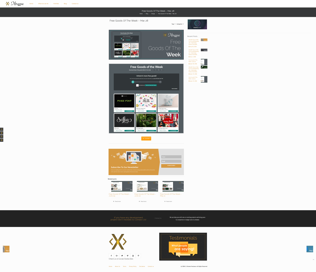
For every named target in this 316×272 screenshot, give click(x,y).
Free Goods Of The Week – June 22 (145, 195)
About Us (117, 266)
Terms (124, 266)
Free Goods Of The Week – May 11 (171, 195)
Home (141, 13)
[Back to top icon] (313, 259)
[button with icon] (111, 255)
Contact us (151, 266)
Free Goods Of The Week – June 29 (119, 195)
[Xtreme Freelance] (14, 3)
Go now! (147, 138)
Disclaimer (142, 266)
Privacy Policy (132, 266)
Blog (147, 13)
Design (153, 13)
